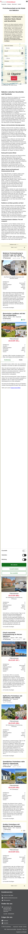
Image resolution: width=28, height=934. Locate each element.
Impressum (15, 926)
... (22, 53)
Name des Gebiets (9, 45)
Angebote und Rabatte (21, 932)
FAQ (5, 929)
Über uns (24, 929)
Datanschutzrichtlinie (15, 387)
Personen (7, 61)
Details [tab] (20, 359)
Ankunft (6, 51)
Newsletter (19, 929)
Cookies (25, 926)
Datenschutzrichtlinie (11, 929)
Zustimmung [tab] (7, 359)
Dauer (6, 55)
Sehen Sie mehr (14, 270)
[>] (24, 247)
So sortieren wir (22, 249)
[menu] (27, 1)
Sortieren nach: (13, 244)
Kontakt (20, 926)
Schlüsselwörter (8, 66)
